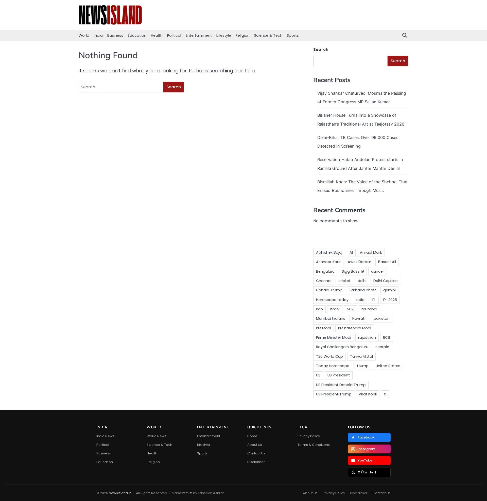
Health (157, 35)
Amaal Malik (371, 252)
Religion (243, 35)
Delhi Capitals (385, 280)
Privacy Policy (309, 436)
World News (156, 436)
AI (351, 252)
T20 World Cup (329, 356)
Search (320, 49)
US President (338, 375)
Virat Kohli (368, 394)
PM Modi (323, 328)
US (318, 375)
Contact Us (256, 453)
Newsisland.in (120, 493)
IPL (374, 299)
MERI (350, 309)
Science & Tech (268, 35)
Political (174, 35)
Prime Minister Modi (333, 337)
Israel (335, 309)
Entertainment (199, 35)
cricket (344, 280)
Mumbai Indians (330, 318)
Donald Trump (329, 290)
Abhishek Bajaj (329, 252)
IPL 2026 (390, 299)
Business (115, 35)
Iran (319, 309)
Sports (293, 35)
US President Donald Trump (341, 384)
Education (137, 35)
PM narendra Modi (354, 328)
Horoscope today (332, 299)
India (98, 35)
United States (388, 365)
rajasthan (367, 337)
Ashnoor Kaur (328, 261)
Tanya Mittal (361, 356)
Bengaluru (325, 271)
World (84, 35)
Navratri (359, 318)
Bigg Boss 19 (353, 271)
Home (252, 436)
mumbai (369, 309)
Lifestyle (223, 35)
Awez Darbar (359, 261)
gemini (389, 290)
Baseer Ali (387, 261)
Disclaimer (256, 461)
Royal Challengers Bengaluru (342, 346)
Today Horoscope (332, 365)
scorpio (382, 346)
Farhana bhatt (363, 290)
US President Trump (334, 394)
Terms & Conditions (314, 444)
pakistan (382, 318)
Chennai (323, 280)
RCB (386, 337)
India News (105, 436)
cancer (377, 271)
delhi (362, 280)
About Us (254, 444)
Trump (362, 365)
